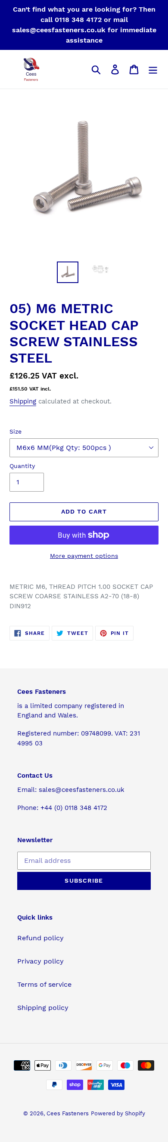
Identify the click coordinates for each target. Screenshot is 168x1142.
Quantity (22, 465)
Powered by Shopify (118, 1113)
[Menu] (152, 69)
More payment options (84, 555)
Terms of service (44, 984)
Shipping (22, 401)
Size (15, 431)
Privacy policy (40, 961)
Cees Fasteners (68, 1113)
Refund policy (40, 938)
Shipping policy (42, 1007)
